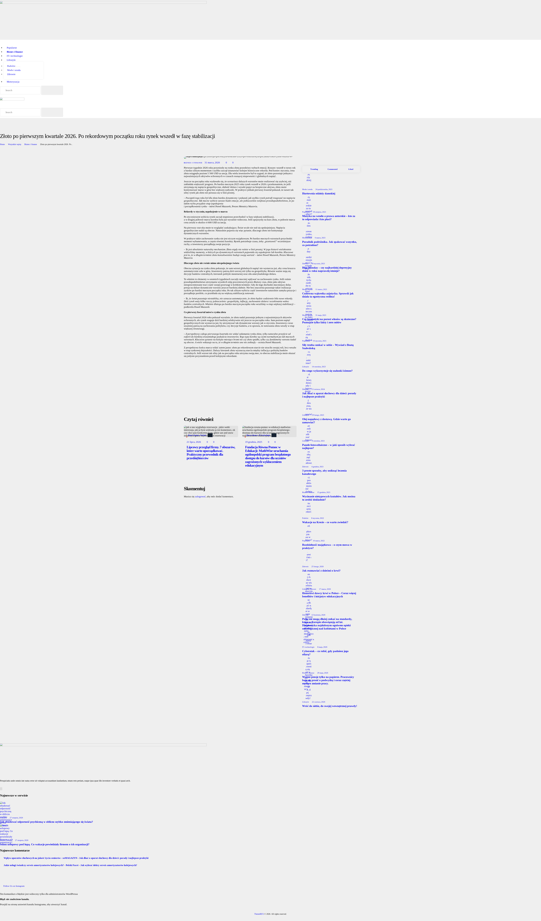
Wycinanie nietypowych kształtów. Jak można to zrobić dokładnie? (328, 498)
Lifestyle (305, 367)
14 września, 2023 (319, 367)
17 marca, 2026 (325, 589)
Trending (314, 169)
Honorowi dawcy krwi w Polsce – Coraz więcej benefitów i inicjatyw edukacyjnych (329, 595)
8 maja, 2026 (322, 647)
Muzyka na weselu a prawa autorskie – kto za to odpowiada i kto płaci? (328, 218)
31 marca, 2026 (212, 162)
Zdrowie (305, 263)
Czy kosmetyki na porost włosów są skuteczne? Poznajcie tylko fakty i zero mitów (329, 321)
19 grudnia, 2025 (253, 442)
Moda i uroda (307, 189)
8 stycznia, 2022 (317, 518)
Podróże (203, 435)
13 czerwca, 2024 (318, 389)
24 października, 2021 (323, 189)
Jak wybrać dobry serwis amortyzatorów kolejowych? (108, 865)
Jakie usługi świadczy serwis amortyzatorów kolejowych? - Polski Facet (41, 865)
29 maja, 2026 (322, 673)
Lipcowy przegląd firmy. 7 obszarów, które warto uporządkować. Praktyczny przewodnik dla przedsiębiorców (211, 452)
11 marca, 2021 (321, 289)
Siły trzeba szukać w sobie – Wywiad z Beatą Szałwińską (328, 346)
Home (2, 144)
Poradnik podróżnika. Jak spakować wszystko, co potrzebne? (329, 243)
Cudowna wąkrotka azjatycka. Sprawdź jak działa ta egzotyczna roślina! (328, 295)
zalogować (200, 496)
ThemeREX (259, 914)
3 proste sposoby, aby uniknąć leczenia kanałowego (324, 472)
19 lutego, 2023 (318, 415)
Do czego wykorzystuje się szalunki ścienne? (327, 370)
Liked (350, 169)
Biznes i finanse (30, 144)
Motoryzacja (307, 238)
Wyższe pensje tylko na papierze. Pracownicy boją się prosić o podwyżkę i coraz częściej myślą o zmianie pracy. (328, 680)
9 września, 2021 (318, 441)
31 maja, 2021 (320, 315)
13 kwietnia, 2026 (318, 615)
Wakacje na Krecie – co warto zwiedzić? (325, 522)
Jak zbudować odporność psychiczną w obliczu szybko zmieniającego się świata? (46, 821)
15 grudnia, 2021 (323, 492)
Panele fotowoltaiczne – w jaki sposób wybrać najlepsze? (328, 446)
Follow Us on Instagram (14, 886)
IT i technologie (264, 435)
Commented (332, 169)
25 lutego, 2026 (317, 566)
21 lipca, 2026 (194, 442)
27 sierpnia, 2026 (16, 818)
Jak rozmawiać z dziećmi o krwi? (321, 570)
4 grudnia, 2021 (317, 467)
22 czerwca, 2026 (318, 702)
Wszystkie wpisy (14, 144)
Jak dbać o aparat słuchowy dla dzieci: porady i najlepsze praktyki (329, 395)
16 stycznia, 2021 (319, 341)
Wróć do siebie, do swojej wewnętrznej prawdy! (329, 706)
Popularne (306, 212)
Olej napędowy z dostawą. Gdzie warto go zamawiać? (326, 421)
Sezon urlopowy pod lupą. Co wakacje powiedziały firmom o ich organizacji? (44, 844)
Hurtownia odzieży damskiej (318, 193)
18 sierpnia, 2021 (319, 212)
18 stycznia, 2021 (318, 263)
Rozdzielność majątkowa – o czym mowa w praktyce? (327, 546)
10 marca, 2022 (319, 541)
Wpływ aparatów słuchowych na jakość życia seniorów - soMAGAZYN (40, 858)
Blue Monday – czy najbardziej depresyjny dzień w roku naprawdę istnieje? (327, 269)
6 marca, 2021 (320, 238)
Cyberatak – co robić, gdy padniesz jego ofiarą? (325, 653)
